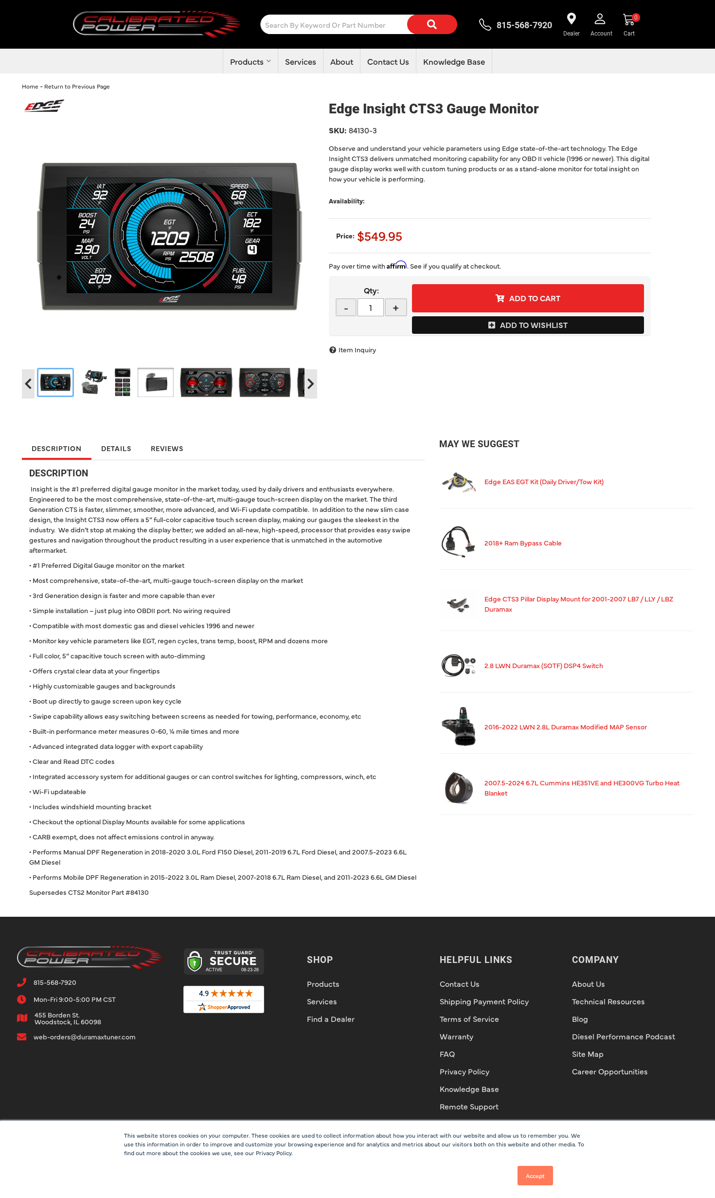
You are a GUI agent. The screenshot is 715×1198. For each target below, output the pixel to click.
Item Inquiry (357, 349)
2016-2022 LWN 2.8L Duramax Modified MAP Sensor (565, 726)
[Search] (432, 24)
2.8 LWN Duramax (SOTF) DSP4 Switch (543, 665)
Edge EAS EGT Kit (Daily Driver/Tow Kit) (544, 481)
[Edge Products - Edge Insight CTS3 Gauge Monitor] (44, 104)
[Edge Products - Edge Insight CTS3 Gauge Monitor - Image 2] (93, 382)
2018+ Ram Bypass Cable (523, 542)
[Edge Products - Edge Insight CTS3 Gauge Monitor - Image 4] (156, 382)
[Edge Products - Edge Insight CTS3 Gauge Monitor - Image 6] (265, 382)
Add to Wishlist (534, 324)
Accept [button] (535, 1176)
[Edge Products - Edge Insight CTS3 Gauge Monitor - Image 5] (206, 382)
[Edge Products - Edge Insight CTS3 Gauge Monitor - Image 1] (55, 382)
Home (30, 86)
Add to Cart (534, 297)
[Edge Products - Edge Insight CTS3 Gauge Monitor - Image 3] (122, 382)
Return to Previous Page (77, 86)
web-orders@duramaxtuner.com (85, 1036)
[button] (366, 24)
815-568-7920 (55, 982)
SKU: (337, 130)
